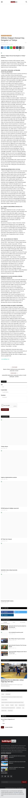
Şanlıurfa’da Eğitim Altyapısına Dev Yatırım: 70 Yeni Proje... (18, 652)
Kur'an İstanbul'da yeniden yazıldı (16, 632)
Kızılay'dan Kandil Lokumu (7, 601)
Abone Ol (24, 782)
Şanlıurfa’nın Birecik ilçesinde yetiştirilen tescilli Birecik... (17, 626)
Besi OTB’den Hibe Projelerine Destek (17, 638)
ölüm (16, 705)
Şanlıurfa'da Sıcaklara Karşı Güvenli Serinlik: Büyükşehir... (17, 762)
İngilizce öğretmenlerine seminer (9, 477)
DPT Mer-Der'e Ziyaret (6, 539)
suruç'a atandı (4, 699)
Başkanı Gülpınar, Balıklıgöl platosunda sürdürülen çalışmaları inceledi (14, 370)
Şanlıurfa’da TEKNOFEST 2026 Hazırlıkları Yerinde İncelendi (17, 768)
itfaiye (3, 705)
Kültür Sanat (3, 35)
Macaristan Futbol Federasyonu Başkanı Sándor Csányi (12, 697)
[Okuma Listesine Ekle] (23, 47)
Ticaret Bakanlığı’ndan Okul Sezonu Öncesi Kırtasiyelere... (17, 756)
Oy (2, 727)
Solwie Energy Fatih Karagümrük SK (8, 707)
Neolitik (12, 705)
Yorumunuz (3, 395)
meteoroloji (8, 694)
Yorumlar (4, 381)
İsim (2, 384)
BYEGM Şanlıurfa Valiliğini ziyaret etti (10, 508)
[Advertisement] (14, 15)
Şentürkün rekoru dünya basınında (9, 570)
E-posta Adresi (4, 390)
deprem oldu (4, 710)
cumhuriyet (18, 707)
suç (23, 707)
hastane (7, 705)
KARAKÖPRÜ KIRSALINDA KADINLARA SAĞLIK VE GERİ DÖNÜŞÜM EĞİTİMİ (14, 376)
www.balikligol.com (5, 359)
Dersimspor (10, 710)
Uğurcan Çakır (21, 705)
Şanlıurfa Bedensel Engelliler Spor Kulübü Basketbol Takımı (12, 702)
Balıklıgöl (9, 35)
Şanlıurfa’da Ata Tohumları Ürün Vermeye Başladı (17, 646)
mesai (3, 694)
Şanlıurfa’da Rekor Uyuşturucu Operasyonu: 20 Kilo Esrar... (13, 680)
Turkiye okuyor (4, 446)
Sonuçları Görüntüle (9, 727)
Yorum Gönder (5, 409)
